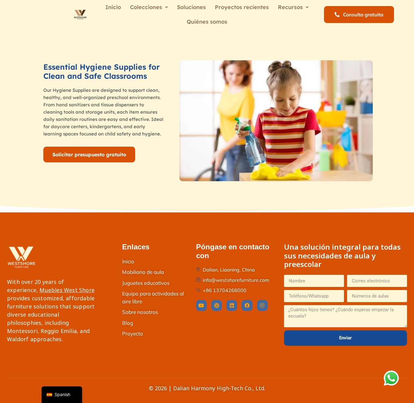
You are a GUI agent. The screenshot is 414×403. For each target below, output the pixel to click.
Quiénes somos (207, 21)
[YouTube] (201, 305)
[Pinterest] (216, 305)
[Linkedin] (231, 305)
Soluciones (191, 7)
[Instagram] (262, 305)
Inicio (113, 7)
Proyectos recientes (242, 7)
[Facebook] (247, 305)
